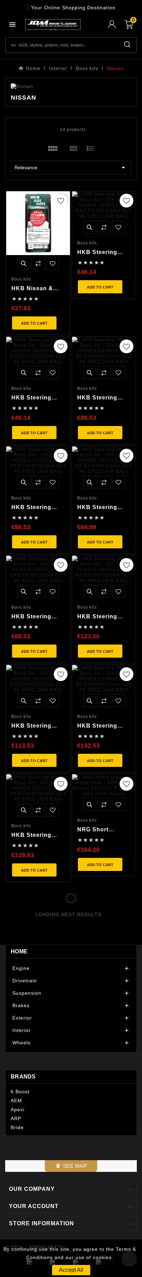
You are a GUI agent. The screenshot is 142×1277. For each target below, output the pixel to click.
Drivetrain (24, 980)
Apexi (17, 1109)
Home (19, 951)
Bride (17, 1127)
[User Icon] (116, 24)
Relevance (71, 167)
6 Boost (20, 1091)
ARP (16, 1118)
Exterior (22, 1018)
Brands (23, 1077)
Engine (21, 968)
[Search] (127, 44)
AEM (16, 1100)
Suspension (26, 993)
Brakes (21, 1005)
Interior (21, 1030)
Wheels (21, 1042)
